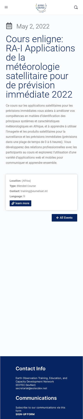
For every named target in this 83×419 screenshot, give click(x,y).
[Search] (76, 7)
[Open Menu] (6, 7)
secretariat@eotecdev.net (31, 388)
